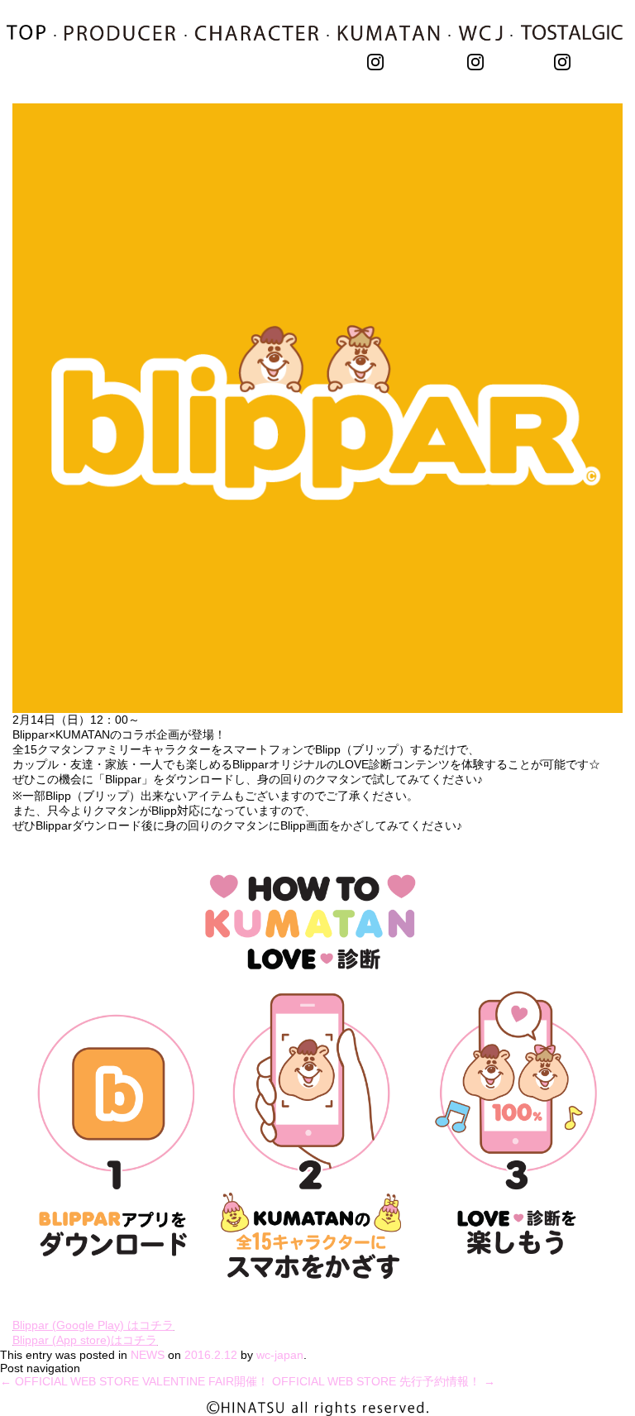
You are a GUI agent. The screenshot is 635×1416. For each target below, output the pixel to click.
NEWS (148, 1354)
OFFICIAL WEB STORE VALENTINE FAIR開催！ (134, 1381)
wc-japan (279, 1354)
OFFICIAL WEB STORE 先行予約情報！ (383, 1381)
